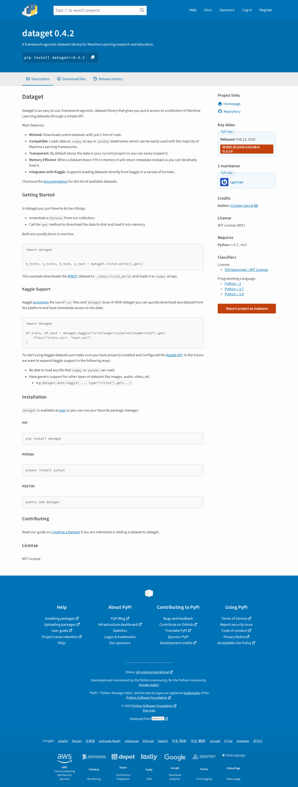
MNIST (73, 276)
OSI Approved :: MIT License (246, 269)
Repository (232, 111)
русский (215, 741)
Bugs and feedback (178, 618)
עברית (228, 741)
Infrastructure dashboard (118, 624)
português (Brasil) (110, 741)
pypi (62, 410)
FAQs (62, 642)
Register (266, 10)
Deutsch (163, 741)
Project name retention (60, 636)
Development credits (176, 642)
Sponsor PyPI (178, 636)
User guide (59, 630)
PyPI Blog (118, 618)
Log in (247, 10)
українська (132, 741)
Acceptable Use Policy (234, 642)
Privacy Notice (234, 636)
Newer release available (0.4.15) (241, 149)
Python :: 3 (233, 283)
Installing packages (60, 618)
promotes (41, 302)
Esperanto (243, 741)
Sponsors (227, 10)
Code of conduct (234, 630)
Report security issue (236, 624)
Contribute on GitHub (176, 624)
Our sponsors (120, 642)
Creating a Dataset (65, 532)
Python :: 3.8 (234, 294)
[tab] (37, 79)
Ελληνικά (148, 741)
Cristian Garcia (241, 205)
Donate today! (149, 684)
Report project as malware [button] (247, 308)
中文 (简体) (179, 741)
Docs (208, 10)
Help (192, 10)
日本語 (90, 741)
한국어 (257, 741)
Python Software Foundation (146, 697)
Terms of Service (234, 618)
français (76, 741)
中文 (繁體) (198, 741)
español (63, 741)
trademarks (192, 693)
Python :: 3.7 (234, 289)
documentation (56, 181)
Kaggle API (174, 355)
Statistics (120, 630)
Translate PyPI (176, 630)
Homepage (232, 103)
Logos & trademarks (120, 636)
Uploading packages (60, 624)
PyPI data (227, 132)
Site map (149, 710)
